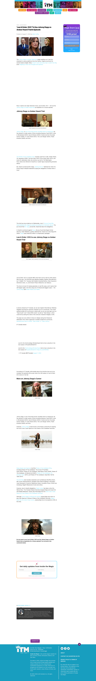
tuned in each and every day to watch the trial (44, 62)
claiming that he (39, 166)
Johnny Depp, (20, 131)
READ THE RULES (72, 50)
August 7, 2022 (37, 353)
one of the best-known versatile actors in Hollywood (39, 131)
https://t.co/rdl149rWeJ (43, 349)
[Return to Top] (79, 644)
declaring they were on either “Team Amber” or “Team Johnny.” (33, 321)
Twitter (68, 648)
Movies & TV (27, 605)
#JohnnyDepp (28, 348)
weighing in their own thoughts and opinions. (31, 64)
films (44, 468)
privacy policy (64, 666)
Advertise (58, 12)
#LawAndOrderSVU (31, 349)
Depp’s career (39, 488)
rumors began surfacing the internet (31, 496)
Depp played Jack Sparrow (24, 468)
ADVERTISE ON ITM (74, 656)
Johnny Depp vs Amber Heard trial (28, 59)
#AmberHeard (36, 348)
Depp (33, 230)
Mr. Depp (27, 226)
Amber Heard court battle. (33, 289)
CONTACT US (64, 656)
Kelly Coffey (36, 34)
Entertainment (21, 605)
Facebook (65, 648)
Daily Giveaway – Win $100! (42, 12)
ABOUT (63, 653)
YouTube (62, 648)
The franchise (20, 480)
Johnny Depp (20, 289)
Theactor (26, 156)
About (51, 12)
